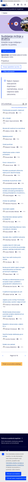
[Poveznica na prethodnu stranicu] (2, 355)
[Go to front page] (4, 4)
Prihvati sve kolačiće (13, 474)
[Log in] (14, 4)
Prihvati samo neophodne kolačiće (16, 478)
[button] (23, 104)
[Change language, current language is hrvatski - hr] (18, 4)
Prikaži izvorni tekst (8, 51)
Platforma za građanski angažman (11, 438)
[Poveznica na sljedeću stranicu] (25, 355)
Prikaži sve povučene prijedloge (12, 364)
